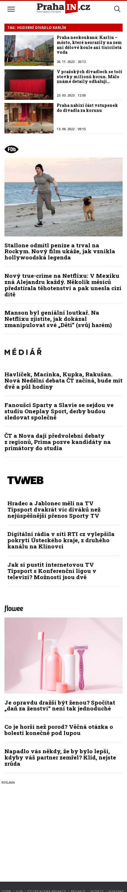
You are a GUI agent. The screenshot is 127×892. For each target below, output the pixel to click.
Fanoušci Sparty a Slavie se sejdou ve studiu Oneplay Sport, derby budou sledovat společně (59, 411)
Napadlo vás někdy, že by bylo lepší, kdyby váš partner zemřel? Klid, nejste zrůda (60, 757)
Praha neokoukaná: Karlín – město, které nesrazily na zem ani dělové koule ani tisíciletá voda (89, 45)
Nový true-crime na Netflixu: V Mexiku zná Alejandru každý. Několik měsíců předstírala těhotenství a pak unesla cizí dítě (62, 285)
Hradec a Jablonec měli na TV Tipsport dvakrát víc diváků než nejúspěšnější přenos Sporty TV (53, 509)
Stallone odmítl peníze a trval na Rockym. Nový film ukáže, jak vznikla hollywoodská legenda (59, 251)
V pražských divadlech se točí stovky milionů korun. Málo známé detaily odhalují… (89, 76)
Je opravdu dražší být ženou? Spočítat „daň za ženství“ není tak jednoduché (59, 705)
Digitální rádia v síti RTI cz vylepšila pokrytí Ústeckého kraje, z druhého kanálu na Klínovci (61, 540)
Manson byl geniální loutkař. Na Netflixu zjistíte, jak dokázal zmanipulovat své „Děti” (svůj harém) (58, 319)
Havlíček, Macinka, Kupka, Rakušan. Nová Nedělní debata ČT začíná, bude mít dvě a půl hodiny (63, 380)
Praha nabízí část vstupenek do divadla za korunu (87, 107)
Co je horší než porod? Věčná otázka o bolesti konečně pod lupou (58, 729)
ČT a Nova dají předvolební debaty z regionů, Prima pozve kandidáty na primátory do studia (57, 442)
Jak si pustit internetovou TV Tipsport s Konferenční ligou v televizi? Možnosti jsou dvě (51, 571)
